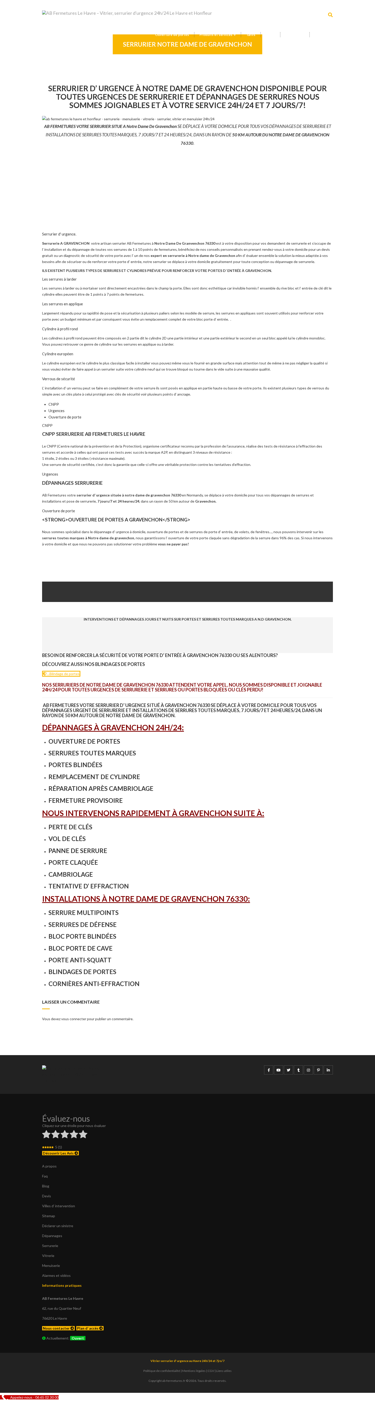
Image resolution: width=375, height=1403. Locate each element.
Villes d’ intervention (58, 1206)
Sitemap (48, 1216)
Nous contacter (56, 1328)
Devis (270, 35)
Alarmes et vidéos (56, 1275)
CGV (211, 1371)
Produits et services (216, 35)
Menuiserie (51, 1265)
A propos (49, 1166)
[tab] (53, 404)
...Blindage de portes (63, 674)
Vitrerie (48, 1255)
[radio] (46, 1135)
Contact (321, 35)
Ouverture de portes (172, 35)
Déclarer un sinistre (57, 1226)
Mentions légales (194, 1371)
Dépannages (52, 1236)
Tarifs (250, 35)
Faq (45, 1176)
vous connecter (73, 1019)
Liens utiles (224, 1371)
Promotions (294, 35)
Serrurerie (50, 1245)
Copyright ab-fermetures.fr (166, 1381)
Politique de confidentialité (161, 1371)
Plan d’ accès (88, 1328)
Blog (45, 1186)
